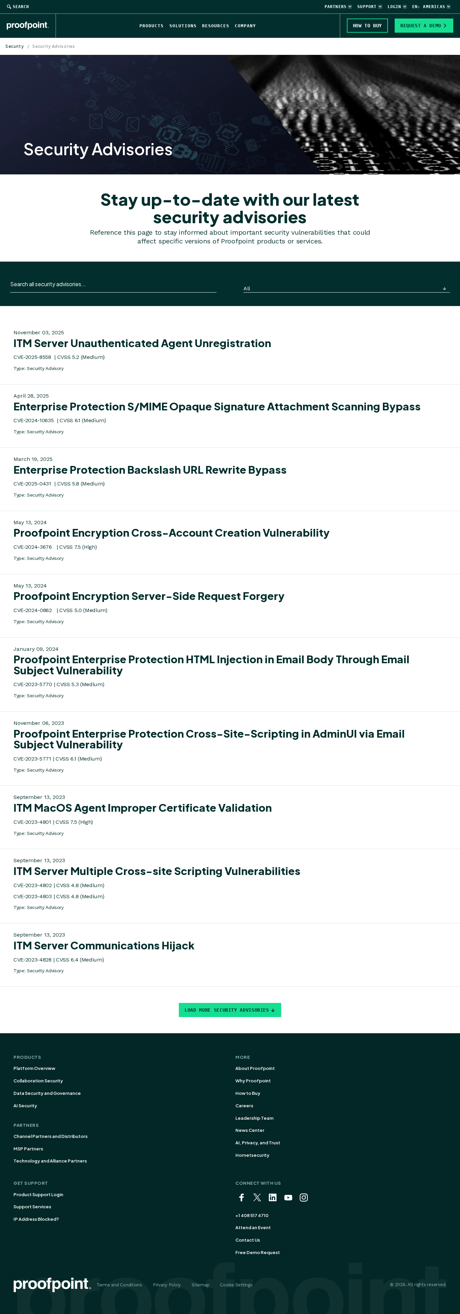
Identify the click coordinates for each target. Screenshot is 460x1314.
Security (14, 46)
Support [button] (366, 6)
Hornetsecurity (252, 1155)
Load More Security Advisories (227, 1010)
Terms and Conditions (119, 1284)
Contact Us (247, 1240)
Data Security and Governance (47, 1093)
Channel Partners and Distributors (50, 1136)
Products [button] (151, 25)
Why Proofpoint (253, 1080)
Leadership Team (254, 1118)
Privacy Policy (167, 1284)
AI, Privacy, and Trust (257, 1142)
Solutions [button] (183, 25)
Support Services (32, 1206)
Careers (244, 1105)
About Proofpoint (255, 1068)
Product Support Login (38, 1194)
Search (21, 6)
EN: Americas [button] (428, 6)
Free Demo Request (257, 1252)
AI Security (25, 1105)
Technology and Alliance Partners (50, 1161)
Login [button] (394, 6)
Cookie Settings (236, 1284)
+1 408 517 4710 (251, 1215)
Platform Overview (34, 1068)
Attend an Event (253, 1227)
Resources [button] (215, 25)
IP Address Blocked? (36, 1219)
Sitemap (200, 1284)
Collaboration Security (38, 1080)
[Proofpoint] (31, 25)
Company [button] (245, 25)
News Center (249, 1130)
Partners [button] (336, 6)
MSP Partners (28, 1148)
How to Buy (247, 1093)
